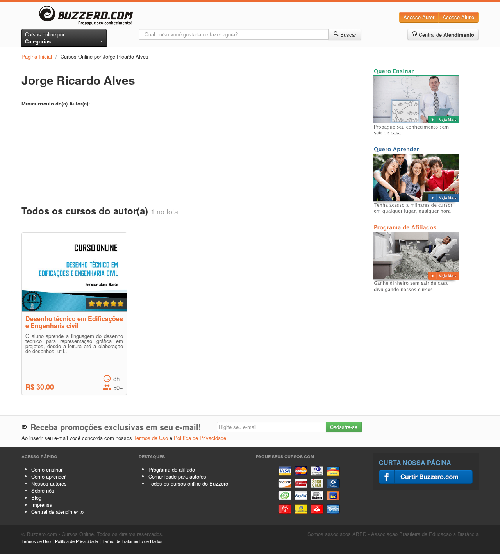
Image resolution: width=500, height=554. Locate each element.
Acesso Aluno (458, 17)
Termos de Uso (151, 437)
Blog (36, 497)
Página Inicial (36, 56)
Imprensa (41, 504)
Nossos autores (49, 483)
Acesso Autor (419, 17)
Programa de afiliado (171, 469)
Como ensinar (46, 469)
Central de (445, 34)
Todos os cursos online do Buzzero (188, 483)
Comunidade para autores (177, 476)
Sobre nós (42, 490)
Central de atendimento (57, 511)
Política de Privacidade (200, 437)
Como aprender (48, 476)
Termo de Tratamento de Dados (132, 541)
